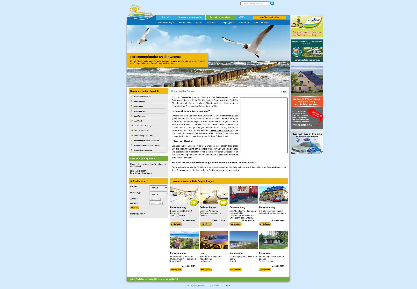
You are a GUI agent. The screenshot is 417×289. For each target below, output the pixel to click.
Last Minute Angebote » (141, 173)
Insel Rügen (138, 106)
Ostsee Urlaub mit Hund (221, 130)
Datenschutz (215, 286)
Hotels (199, 23)
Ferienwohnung (223, 97)
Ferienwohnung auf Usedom (193, 149)
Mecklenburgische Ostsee (144, 136)
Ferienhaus (177, 100)
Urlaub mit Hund (261, 23)
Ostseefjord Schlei (141, 131)
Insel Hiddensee (140, 111)
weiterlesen (176, 224)
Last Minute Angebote (220, 17)
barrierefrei (244, 23)
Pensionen (211, 23)
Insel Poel (138, 121)
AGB (228, 286)
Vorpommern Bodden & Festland (146, 140)
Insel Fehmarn (139, 116)
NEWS (241, 17)
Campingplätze (228, 23)
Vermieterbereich (231, 170)
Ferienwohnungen (166, 23)
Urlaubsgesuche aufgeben (191, 17)
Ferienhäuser (185, 23)
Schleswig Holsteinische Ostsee (147, 145)
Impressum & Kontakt (195, 286)
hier (159, 63)
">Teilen (284, 92)
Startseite (166, 17)
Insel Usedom (139, 101)
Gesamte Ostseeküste (142, 96)
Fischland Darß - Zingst (143, 126)
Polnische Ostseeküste (143, 150)
